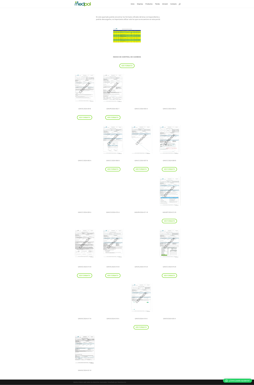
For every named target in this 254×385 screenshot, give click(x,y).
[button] (237, 381)
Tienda (157, 4)
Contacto (173, 4)
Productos (148, 4)
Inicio (132, 4)
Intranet (165, 4)
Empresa (140, 4)
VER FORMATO (127, 66)
